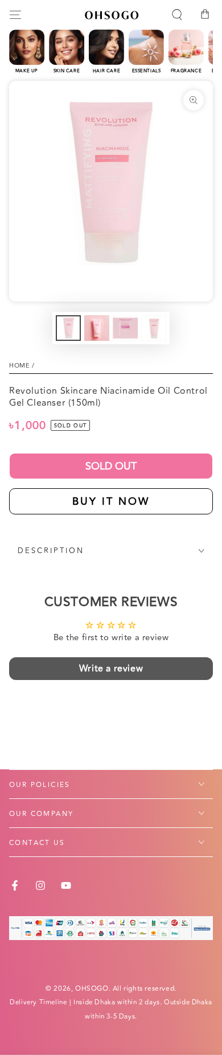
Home (19, 365)
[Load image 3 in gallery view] (125, 328)
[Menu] (15, 14)
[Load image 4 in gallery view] (153, 328)
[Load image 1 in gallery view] (68, 328)
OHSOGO (92, 988)
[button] (177, 14)
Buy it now (111, 501)
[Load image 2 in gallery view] (96, 328)
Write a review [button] (111, 668)
